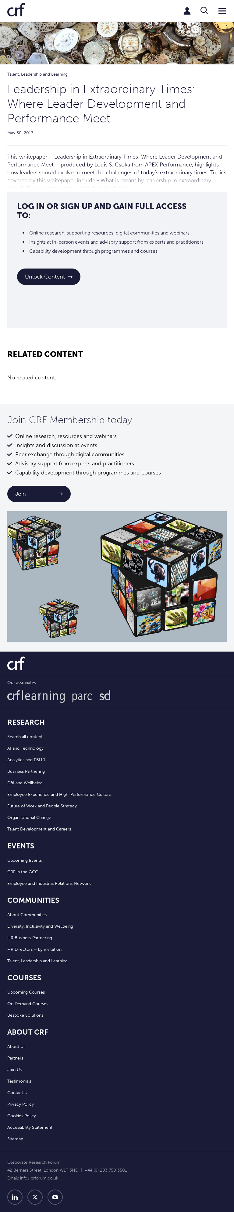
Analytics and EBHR (26, 759)
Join (20, 494)
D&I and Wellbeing (25, 783)
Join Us (14, 1069)
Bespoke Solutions (25, 1015)
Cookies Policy (21, 1115)
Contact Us (18, 1092)
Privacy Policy (20, 1104)
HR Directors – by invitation (34, 949)
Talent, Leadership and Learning (37, 961)
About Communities (27, 914)
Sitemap (15, 1139)
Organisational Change (29, 817)
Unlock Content (45, 276)
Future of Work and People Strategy (42, 806)
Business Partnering (26, 771)
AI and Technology (25, 748)
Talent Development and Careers (39, 829)
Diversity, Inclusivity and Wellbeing (40, 926)
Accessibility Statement (29, 1127)
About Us (16, 1046)
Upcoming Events (24, 860)
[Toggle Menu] (222, 11)
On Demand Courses (27, 1003)
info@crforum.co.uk (39, 1178)
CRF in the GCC (22, 872)
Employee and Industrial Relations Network (49, 883)
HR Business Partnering (29, 937)
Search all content (25, 736)
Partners (15, 1058)
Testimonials (19, 1081)
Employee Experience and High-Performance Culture (59, 794)
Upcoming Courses (26, 992)
